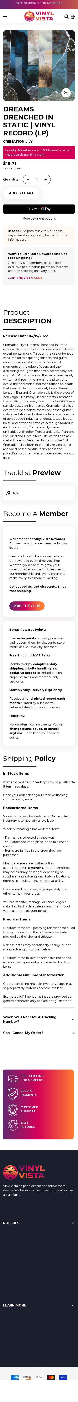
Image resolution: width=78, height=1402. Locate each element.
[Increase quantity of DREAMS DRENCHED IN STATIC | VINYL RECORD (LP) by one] (46, 179)
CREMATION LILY (18, 141)
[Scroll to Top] (70, 1379)
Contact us (11, 1340)
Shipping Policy (14, 1250)
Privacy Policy (13, 1275)
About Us (10, 1332)
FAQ (6, 1316)
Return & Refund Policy (20, 1234)
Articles (8, 1324)
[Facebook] (35, 1368)
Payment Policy (14, 1258)
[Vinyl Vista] (39, 16)
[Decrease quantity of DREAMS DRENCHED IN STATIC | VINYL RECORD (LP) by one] (28, 179)
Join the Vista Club (25, 278)
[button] (73, 16)
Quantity (11, 179)
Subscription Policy (17, 1267)
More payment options (39, 218)
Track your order (14, 1349)
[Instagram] (42, 1368)
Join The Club (27, 606)
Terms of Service (15, 1242)
